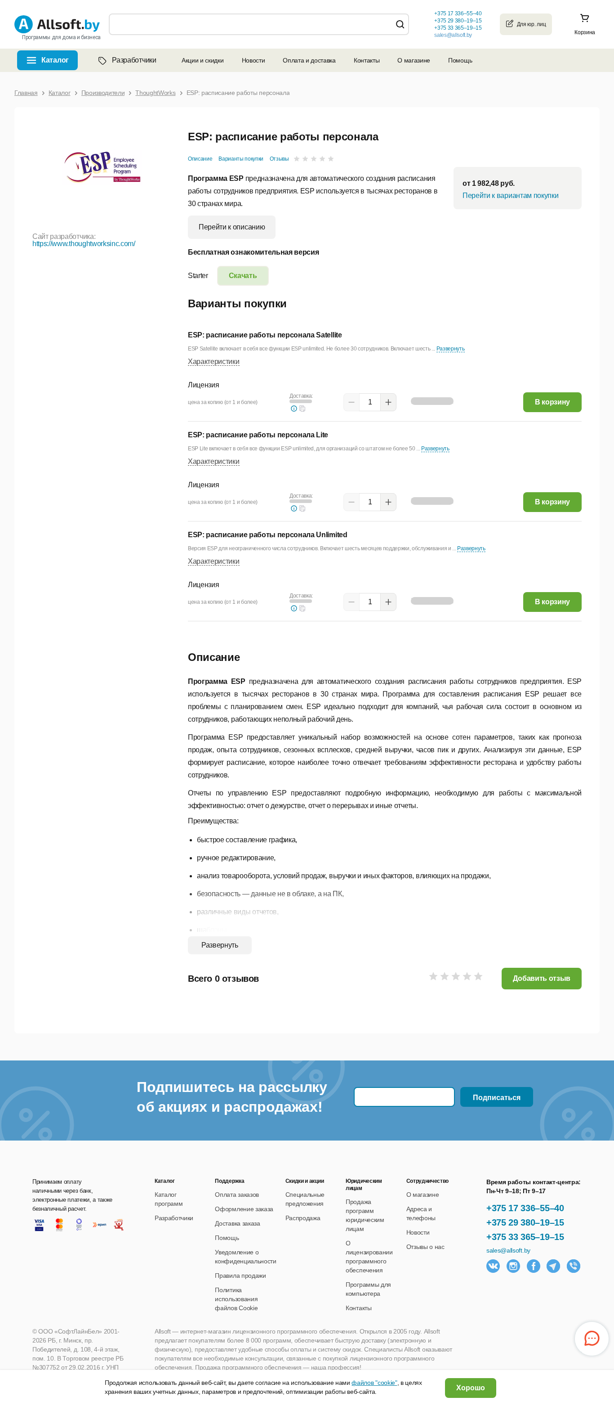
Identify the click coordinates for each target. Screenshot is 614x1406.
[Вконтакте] (493, 1266)
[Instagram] (513, 1266)
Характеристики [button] (214, 361)
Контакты (366, 60)
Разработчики (134, 60)
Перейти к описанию (232, 227)
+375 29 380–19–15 (525, 1222)
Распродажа (302, 1218)
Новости (253, 60)
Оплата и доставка (309, 60)
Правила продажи (240, 1275)
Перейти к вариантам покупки (510, 195)
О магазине (413, 60)
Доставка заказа (237, 1223)
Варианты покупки (240, 159)
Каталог (55, 60)
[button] (302, 408)
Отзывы (279, 159)
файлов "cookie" (374, 1382)
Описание (200, 159)
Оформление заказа (244, 1209)
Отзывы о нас (425, 1246)
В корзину (552, 402)
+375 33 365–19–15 (525, 1237)
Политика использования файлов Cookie (236, 1299)
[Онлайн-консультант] (592, 1339)
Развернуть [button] (450, 349)
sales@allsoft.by (453, 35)
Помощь (460, 60)
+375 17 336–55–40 (525, 1208)
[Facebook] (533, 1266)
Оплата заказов (237, 1194)
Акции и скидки (203, 60)
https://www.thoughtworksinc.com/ (83, 243)
